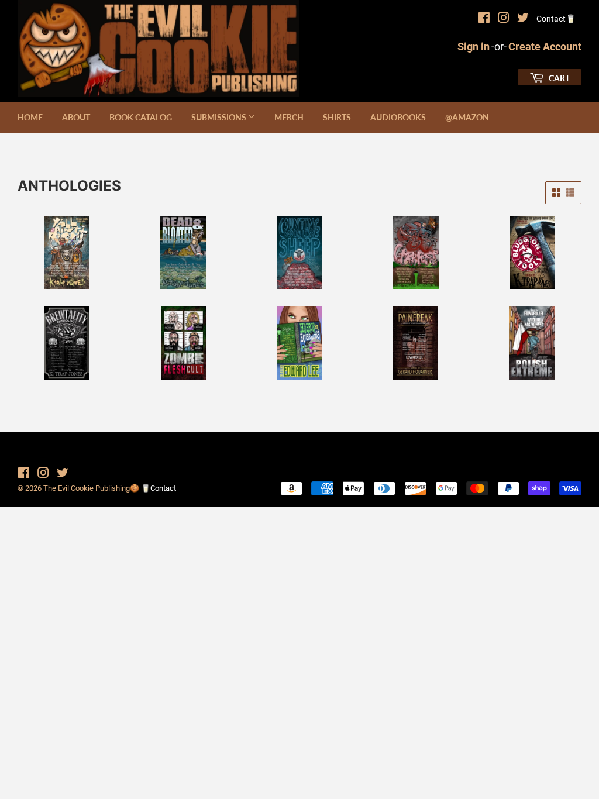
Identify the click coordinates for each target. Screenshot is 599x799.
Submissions (219, 117)
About (76, 117)
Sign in (473, 46)
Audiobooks (398, 117)
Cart (558, 78)
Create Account (544, 46)
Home (30, 117)
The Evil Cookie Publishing (86, 488)
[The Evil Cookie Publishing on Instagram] (504, 19)
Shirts (337, 117)
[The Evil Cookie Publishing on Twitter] (523, 19)
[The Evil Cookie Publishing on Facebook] (484, 19)
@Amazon (467, 117)
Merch (289, 117)
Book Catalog (140, 117)
